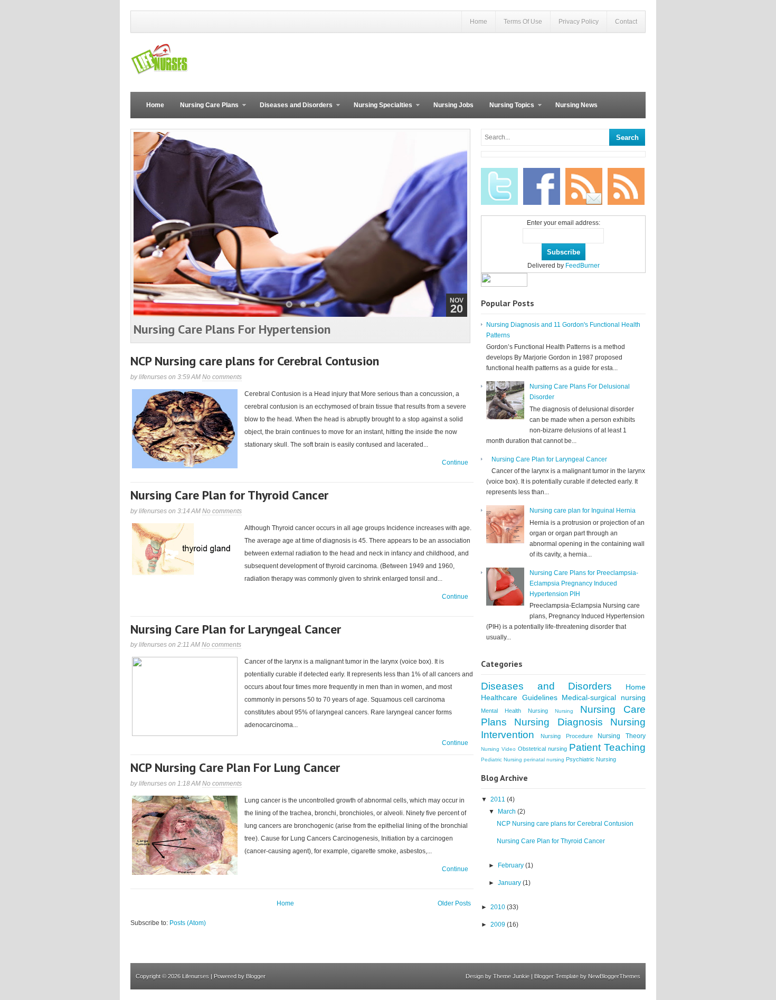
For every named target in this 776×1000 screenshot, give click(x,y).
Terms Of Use (523, 21)
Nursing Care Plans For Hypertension (232, 329)
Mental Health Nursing (514, 710)
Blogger (256, 976)
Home (478, 21)
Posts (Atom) (187, 923)
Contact (626, 21)
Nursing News (576, 105)
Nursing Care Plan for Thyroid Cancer (229, 495)
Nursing (564, 711)
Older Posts (454, 903)
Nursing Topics (507, 109)
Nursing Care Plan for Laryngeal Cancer (235, 629)
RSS (626, 186)
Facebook (541, 186)
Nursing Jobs (453, 105)
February (511, 865)
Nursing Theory (622, 736)
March (507, 811)
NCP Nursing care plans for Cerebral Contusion (254, 361)
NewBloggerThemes (614, 976)
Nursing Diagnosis (558, 722)
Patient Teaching (607, 747)
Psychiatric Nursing (591, 759)
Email (583, 186)
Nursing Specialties (379, 109)
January (510, 882)
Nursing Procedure (567, 736)
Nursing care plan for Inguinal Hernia (582, 510)
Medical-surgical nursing (604, 697)
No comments (222, 377)
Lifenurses (195, 976)
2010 (498, 907)
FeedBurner (582, 265)
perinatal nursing (544, 759)
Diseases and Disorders (292, 109)
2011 (498, 799)
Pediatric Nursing (501, 759)
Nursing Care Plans (205, 109)
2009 (498, 924)
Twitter (499, 186)
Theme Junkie (511, 976)
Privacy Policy (579, 21)
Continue (455, 462)
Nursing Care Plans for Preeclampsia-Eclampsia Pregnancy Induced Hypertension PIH (583, 583)
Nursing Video (498, 749)
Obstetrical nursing (542, 749)
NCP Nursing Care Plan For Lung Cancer (235, 767)
